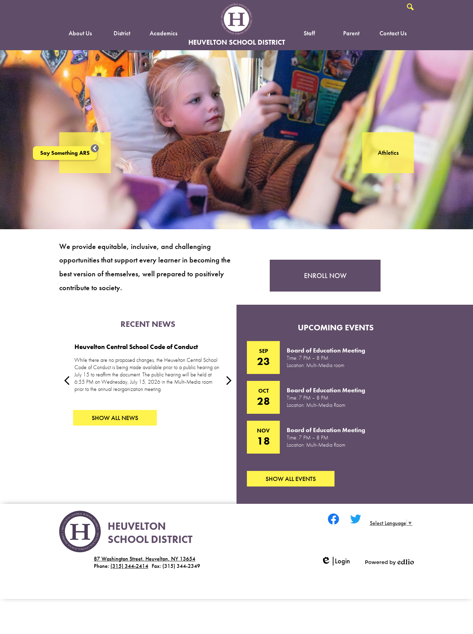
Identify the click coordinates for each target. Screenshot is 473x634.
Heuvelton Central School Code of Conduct (136, 347)
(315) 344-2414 (129, 566)
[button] (80, 34)
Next (229, 380)
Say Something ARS (65, 153)
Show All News (115, 418)
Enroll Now (325, 275)
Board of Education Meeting (326, 350)
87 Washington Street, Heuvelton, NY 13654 (144, 558)
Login (338, 561)
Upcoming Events (336, 327)
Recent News (148, 324)
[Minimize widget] (94, 148)
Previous (66, 380)
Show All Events (291, 479)
